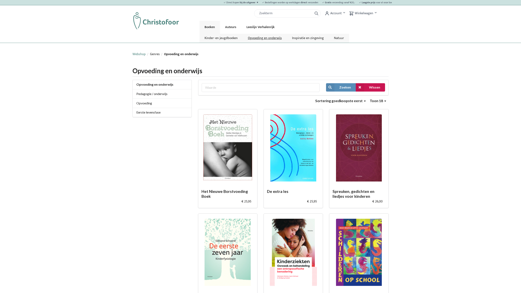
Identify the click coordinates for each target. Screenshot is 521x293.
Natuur (339, 38)
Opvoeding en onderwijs (265, 38)
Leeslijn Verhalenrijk (260, 27)
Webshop (139, 54)
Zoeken (345, 87)
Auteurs (230, 27)
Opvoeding (144, 103)
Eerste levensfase (148, 112)
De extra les (277, 191)
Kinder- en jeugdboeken (221, 38)
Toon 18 (377, 101)
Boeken (210, 27)
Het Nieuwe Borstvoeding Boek (224, 194)
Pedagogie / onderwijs (151, 94)
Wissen (374, 87)
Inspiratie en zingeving (308, 38)
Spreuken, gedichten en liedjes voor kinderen (353, 194)
